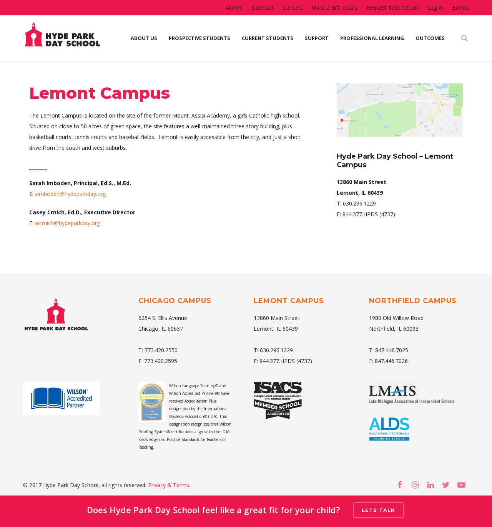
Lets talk (378, 510)
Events (460, 7)
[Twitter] (446, 484)
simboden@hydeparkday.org (70, 193)
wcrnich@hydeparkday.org (67, 223)
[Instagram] (415, 484)
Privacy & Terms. (169, 485)
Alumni (234, 7)
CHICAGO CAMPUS (174, 301)
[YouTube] (461, 484)
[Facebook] (399, 484)
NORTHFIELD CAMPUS (413, 301)
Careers (292, 7)
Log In (435, 7)
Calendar (263, 7)
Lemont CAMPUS (289, 301)
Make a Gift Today (334, 7)
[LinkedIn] (430, 484)
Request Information (392, 7)
